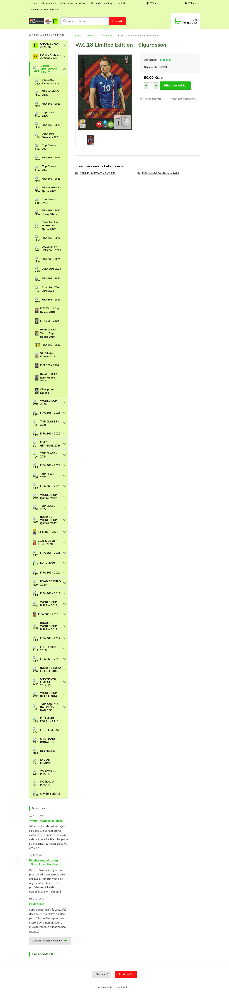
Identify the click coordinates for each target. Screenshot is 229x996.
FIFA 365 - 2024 (51, 157)
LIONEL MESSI (49, 730)
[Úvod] (43, 21)
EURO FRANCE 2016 (49, 648)
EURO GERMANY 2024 (50, 444)
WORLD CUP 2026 (48, 402)
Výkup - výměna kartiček (46, 821)
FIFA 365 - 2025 (51, 125)
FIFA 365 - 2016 (49, 365)
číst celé (34, 848)
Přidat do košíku (175, 86)
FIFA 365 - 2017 (51, 345)
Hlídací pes (37, 904)
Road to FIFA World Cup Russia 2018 (48, 333)
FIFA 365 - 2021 (51, 259)
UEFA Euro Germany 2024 (50, 135)
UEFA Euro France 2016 (47, 354)
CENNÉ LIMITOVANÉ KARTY (49, 69)
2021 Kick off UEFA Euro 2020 (51, 248)
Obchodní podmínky (101, 3)
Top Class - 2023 (49, 168)
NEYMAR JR (47, 751)
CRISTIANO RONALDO (47, 740)
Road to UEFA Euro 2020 (50, 289)
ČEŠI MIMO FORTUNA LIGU (50, 719)
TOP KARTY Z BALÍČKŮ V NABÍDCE (49, 707)
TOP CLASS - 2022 (48, 507)
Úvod (78, 35)
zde (130, 987)
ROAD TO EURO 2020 (50, 583)
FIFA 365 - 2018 (49, 321)
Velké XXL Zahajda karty (50, 81)
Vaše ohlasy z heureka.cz (73, 3)
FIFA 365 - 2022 (51, 238)
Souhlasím (126, 974)
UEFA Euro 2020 (51, 269)
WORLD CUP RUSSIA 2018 (48, 603)
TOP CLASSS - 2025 (49, 423)
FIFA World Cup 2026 (51, 93)
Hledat (117, 21)
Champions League (47, 390)
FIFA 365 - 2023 (51, 178)
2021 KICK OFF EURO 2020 (47, 542)
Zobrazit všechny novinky (47, 940)
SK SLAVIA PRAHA (47, 783)
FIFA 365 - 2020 (51, 278)
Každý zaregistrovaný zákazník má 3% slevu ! (45, 862)
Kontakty (121, 3)
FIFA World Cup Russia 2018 (50, 310)
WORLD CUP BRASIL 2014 (48, 694)
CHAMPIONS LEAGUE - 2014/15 (48, 682)
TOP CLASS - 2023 (48, 475)
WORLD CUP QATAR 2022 (48, 496)
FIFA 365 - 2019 (51, 299)
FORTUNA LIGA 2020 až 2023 (50, 56)
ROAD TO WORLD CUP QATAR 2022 (48, 520)
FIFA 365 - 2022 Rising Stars (51, 212)
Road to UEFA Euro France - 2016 (48, 377)
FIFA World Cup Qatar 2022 (51, 189)
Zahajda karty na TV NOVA (45, 9)
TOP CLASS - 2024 (48, 455)
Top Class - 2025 (49, 114)
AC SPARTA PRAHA (47, 772)
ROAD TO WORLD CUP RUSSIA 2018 (48, 626)
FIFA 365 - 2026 (51, 103)
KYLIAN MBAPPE (45, 761)
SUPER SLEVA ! (50, 793)
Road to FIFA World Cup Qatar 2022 (50, 225)
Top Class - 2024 (49, 147)
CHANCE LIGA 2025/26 (49, 45)
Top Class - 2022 (49, 200)
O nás (34, 3)
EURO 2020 (47, 563)
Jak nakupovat (48, 3)
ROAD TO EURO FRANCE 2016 (50, 669)
